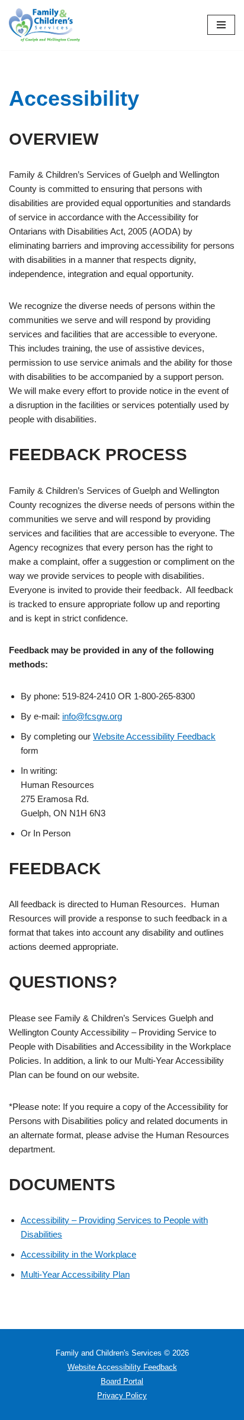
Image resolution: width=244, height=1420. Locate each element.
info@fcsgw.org (92, 716)
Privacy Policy (122, 1395)
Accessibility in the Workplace (78, 1254)
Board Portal (122, 1381)
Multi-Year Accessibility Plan (75, 1274)
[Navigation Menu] (221, 25)
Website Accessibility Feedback (154, 736)
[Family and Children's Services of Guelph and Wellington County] (44, 25)
